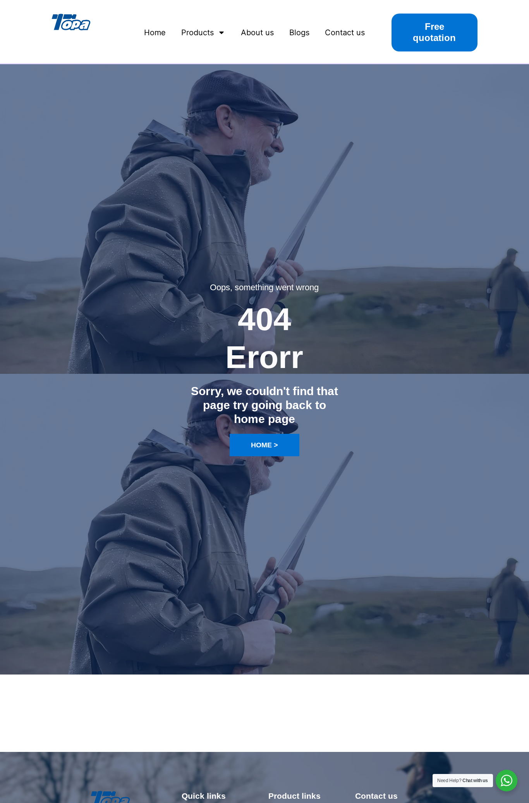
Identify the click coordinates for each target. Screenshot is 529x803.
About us (257, 32)
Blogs (299, 32)
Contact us (345, 32)
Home (155, 32)
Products (197, 32)
